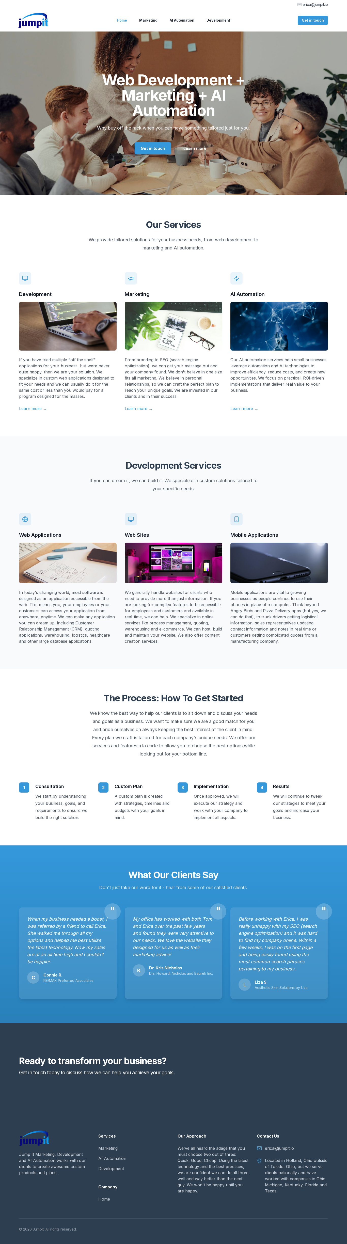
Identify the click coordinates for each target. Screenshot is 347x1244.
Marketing (148, 20)
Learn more (195, 148)
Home (122, 20)
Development (218, 20)
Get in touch (313, 20)
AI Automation (182, 20)
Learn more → (33, 408)
